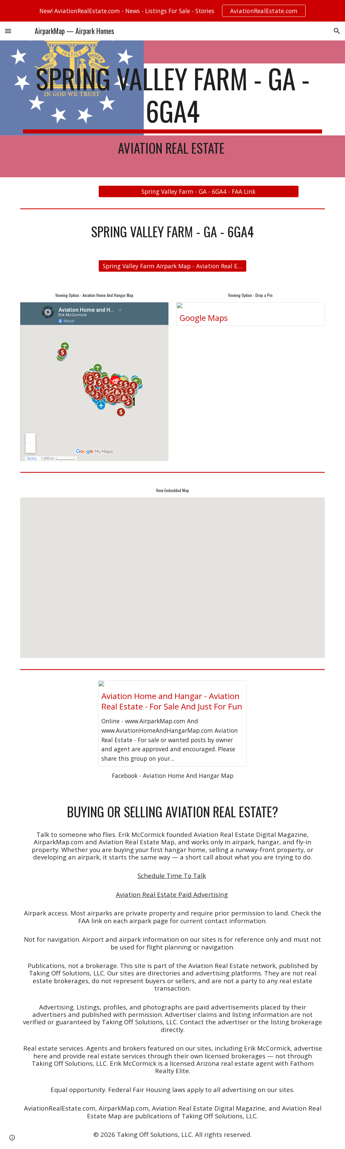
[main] (172, 108)
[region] (172, 11)
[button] (8, 31)
